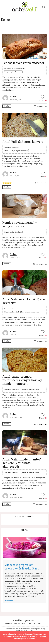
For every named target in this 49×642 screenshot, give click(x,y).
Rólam (32, 623)
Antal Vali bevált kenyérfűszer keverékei (23, 301)
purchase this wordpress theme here (30, 637)
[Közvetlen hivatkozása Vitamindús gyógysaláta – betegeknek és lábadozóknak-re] (24, 547)
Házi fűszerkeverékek (11, 312)
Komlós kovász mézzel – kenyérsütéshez (19, 224)
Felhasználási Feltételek (15, 623)
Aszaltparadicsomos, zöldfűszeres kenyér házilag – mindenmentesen (23, 380)
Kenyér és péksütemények (13, 72)
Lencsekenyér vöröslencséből (23, 63)
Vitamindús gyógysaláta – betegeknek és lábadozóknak (22, 566)
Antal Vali (13, 96)
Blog (40, 623)
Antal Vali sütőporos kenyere (22, 142)
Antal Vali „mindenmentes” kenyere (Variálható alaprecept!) (21, 462)
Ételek (6, 151)
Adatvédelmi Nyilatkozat (23, 620)
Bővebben (7, 106)
